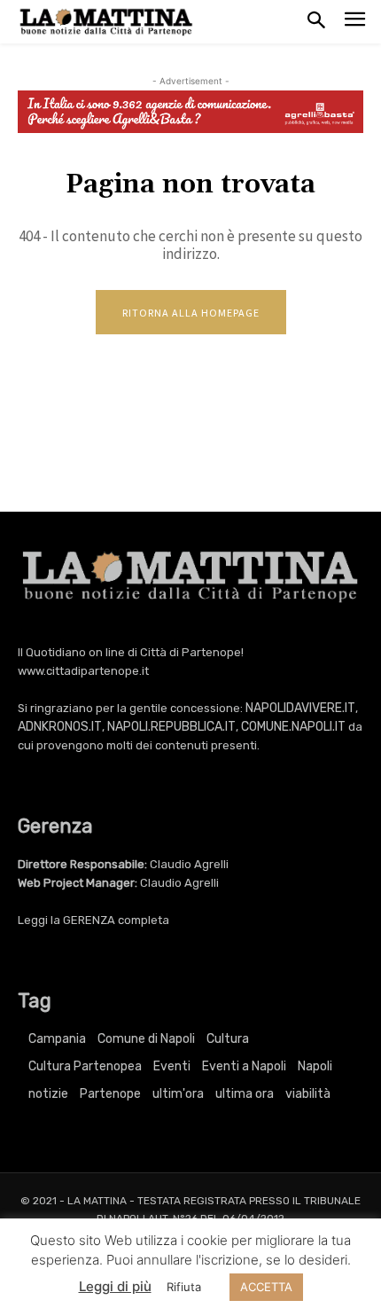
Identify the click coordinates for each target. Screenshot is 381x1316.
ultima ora (244, 1093)
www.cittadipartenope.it (83, 671)
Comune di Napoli (146, 1038)
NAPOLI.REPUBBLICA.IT (171, 726)
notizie (48, 1093)
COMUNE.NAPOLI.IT (293, 726)
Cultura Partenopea (85, 1066)
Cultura (227, 1038)
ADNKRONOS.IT (60, 726)
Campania (57, 1038)
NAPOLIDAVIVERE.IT (300, 708)
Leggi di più (115, 1286)
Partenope (110, 1093)
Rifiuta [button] (184, 1287)
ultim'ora (178, 1093)
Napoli (315, 1066)
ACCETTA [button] (266, 1287)
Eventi (171, 1066)
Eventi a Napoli (244, 1066)
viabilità (307, 1093)
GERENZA (89, 920)
